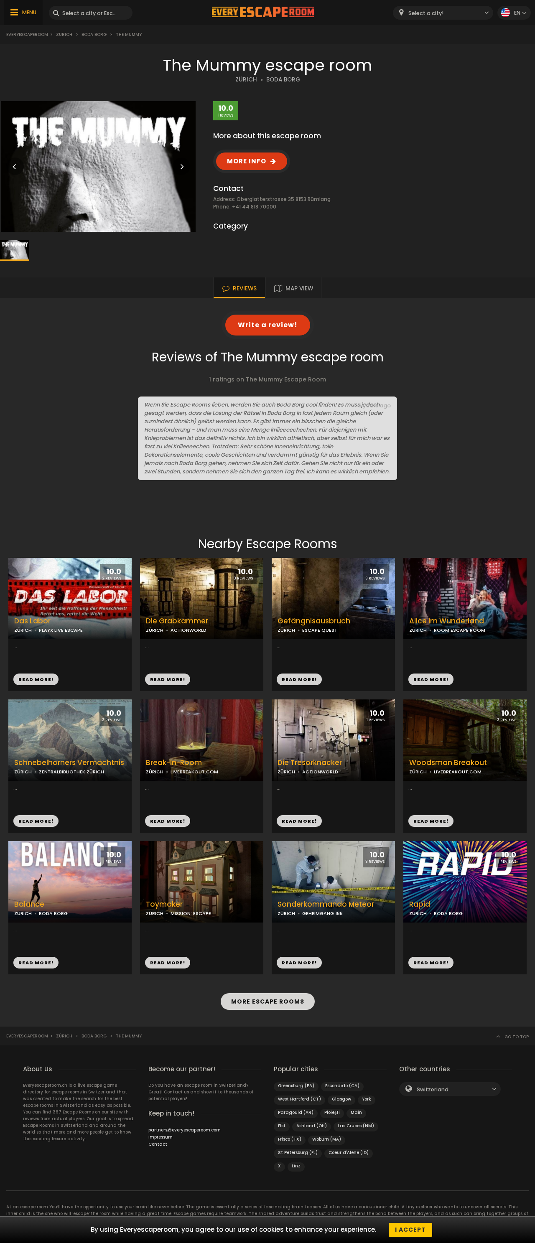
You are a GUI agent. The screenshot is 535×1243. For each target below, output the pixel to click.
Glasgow (341, 1099)
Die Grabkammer (177, 621)
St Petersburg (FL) (298, 1152)
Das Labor (32, 621)
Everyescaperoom (27, 34)
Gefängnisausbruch (314, 621)
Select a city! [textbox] (425, 13)
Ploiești (332, 1112)
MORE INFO (246, 161)
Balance (29, 904)
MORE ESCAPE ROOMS (267, 1001)
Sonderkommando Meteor (326, 904)
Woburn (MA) (326, 1139)
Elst (281, 1126)
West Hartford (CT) (299, 1099)
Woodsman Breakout (448, 762)
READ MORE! (36, 679)
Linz (296, 1166)
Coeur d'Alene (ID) (349, 1152)
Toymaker (164, 904)
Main (356, 1112)
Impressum (160, 1137)
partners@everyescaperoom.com (184, 1130)
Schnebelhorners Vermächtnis (69, 762)
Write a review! (268, 325)
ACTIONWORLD (188, 630)
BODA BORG (283, 80)
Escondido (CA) (342, 1086)
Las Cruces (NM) (356, 1126)
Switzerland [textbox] (432, 1089)
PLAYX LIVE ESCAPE (61, 630)
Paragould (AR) (295, 1112)
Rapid (419, 904)
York (366, 1099)
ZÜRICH (246, 80)
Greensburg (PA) (296, 1086)
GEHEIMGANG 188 (322, 913)
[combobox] (443, 13)
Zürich (64, 34)
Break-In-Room (174, 762)
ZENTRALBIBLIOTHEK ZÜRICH (71, 771)
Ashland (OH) (311, 1126)
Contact (157, 1144)
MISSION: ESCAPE (191, 913)
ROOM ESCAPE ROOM (459, 630)
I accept (410, 1229)
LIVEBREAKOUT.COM (194, 771)
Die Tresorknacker (310, 762)
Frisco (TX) (289, 1139)
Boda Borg (94, 34)
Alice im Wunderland (446, 621)
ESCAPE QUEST (319, 630)
